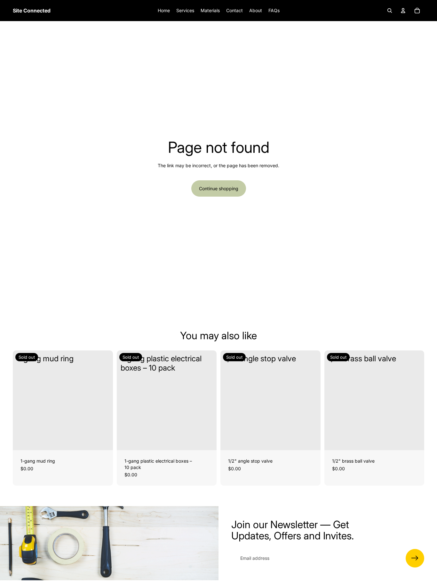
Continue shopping (218, 188)
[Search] (390, 11)
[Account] (403, 11)
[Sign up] (415, 558)
